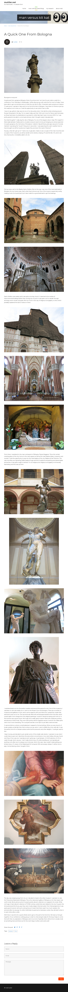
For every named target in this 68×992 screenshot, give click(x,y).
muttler (15, 42)
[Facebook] (17, 927)
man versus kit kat (12, 25)
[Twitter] (14, 927)
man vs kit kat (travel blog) (36, 8)
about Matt (59, 8)
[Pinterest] (19, 927)
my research (49, 8)
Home (5, 25)
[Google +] (21, 927)
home (24, 8)
